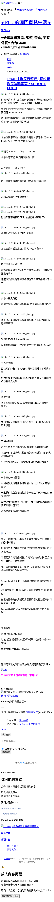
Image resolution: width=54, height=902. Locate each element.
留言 (35, 712)
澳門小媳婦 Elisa (9, 696)
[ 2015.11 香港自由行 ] (30, 724)
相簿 (9, 59)
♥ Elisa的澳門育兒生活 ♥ (26, 22)
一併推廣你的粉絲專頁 (9, 814)
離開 (16, 896)
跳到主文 (5, 30)
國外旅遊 (23, 720)
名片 (9, 66)
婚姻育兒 (24, 54)
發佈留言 (6, 752)
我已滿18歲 (7, 896)
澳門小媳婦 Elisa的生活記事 (11, 808)
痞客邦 (29, 712)
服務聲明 (31, 862)
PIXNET (13, 859)
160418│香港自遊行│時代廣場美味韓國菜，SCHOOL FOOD (28, 83)
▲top (3, 729)
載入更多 (6, 735)
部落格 (10, 63)
